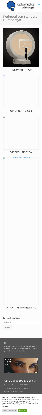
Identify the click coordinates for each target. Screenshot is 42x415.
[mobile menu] (39, 4)
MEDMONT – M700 (21, 69)
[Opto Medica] (21, 6)
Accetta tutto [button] (22, 410)
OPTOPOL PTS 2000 (21, 111)
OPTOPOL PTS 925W (21, 152)
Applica (7, 327)
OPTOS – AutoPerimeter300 (21, 307)
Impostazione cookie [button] (10, 410)
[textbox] (21, 322)
